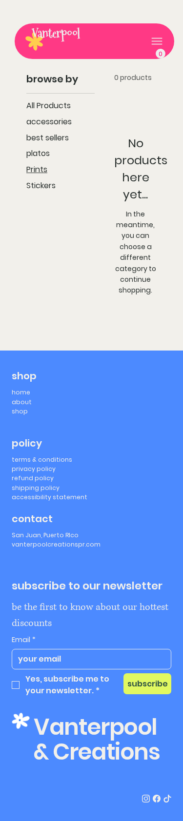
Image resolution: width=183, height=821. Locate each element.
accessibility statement (49, 497)
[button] (160, 54)
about (22, 402)
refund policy (33, 478)
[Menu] (156, 41)
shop (20, 411)
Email (24, 640)
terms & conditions (42, 459)
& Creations (97, 751)
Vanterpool (56, 33)
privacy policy (34, 469)
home (21, 392)
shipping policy (36, 488)
